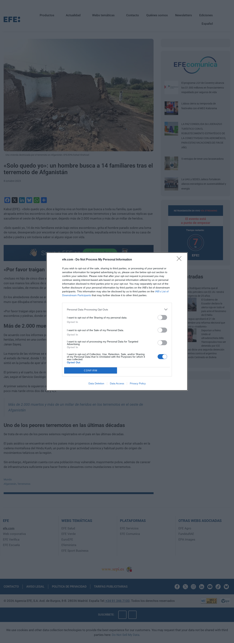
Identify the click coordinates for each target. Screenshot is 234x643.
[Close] (180, 259)
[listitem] (117, 309)
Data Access (117, 383)
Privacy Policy (138, 383)
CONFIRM (90, 370)
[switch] (162, 317)
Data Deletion (96, 383)
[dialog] (117, 321)
